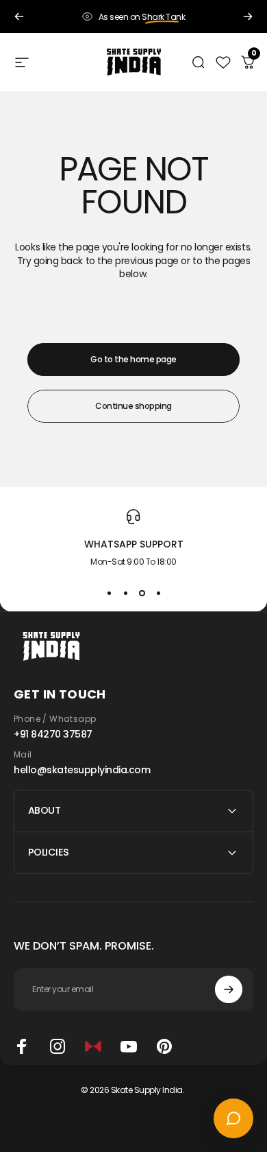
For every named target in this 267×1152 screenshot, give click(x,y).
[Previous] (19, 16)
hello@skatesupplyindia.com (82, 770)
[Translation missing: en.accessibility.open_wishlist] (223, 62)
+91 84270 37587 (53, 734)
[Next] (248, 16)
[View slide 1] (109, 593)
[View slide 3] (142, 593)
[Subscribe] (228, 989)
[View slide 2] (125, 593)
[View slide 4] (158, 593)
